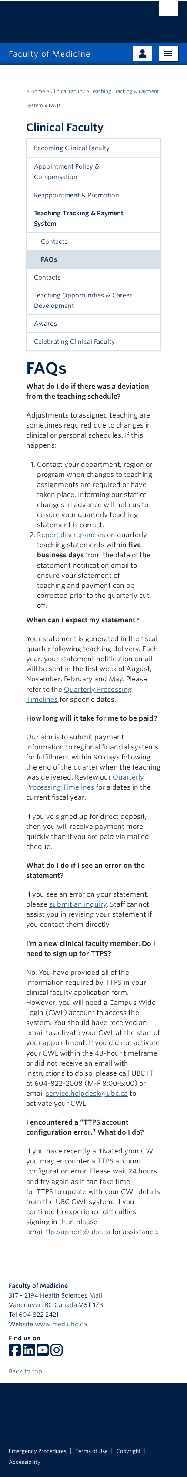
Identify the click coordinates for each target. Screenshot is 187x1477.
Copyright (129, 1451)
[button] (151, 148)
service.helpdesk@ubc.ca (87, 1093)
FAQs (49, 259)
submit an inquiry (78, 904)
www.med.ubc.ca (61, 1324)
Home (37, 91)
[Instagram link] (56, 1352)
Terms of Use (91, 1451)
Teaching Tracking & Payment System (79, 218)
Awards (45, 323)
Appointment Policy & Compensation (67, 171)
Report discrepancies (71, 535)
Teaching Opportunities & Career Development (83, 300)
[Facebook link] (15, 1352)
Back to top (26, 1371)
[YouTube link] (43, 1352)
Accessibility (24, 1462)
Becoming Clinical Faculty (72, 148)
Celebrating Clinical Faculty (74, 341)
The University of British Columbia (68, 18)
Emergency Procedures (38, 1451)
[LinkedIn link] (29, 1352)
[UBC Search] (168, 11)
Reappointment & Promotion (76, 195)
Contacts (54, 241)
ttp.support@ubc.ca (78, 1232)
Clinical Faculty (67, 91)
